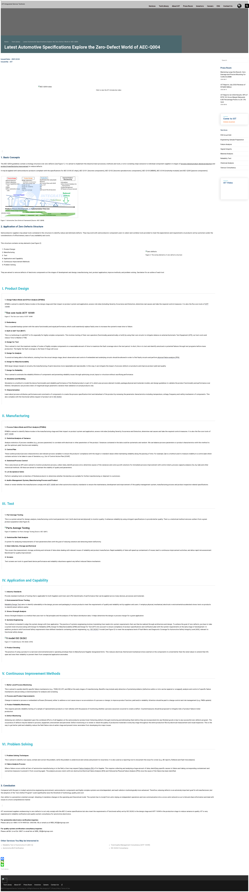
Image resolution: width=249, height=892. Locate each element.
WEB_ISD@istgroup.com (44, 831)
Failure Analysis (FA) (86, 768)
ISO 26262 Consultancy (119, 848)
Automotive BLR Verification (13, 848)
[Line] (109, 864)
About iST (17, 885)
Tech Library (4, 869)
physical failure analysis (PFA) (168, 357)
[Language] (240, 5)
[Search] (247, 6)
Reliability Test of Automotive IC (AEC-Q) (18, 845)
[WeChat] (109, 861)
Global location (229, 122)
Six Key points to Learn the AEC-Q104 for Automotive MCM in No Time (169, 133)
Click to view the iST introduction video (108, 90)
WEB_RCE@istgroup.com (59, 823)
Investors (37, 885)
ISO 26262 (58, 397)
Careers (46, 885)
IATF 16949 (9, 434)
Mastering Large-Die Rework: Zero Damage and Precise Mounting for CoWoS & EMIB (233, 74)
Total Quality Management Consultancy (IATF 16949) (130, 845)
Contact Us (55, 885)
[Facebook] (109, 858)
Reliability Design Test (13, 604)
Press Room (28, 885)
